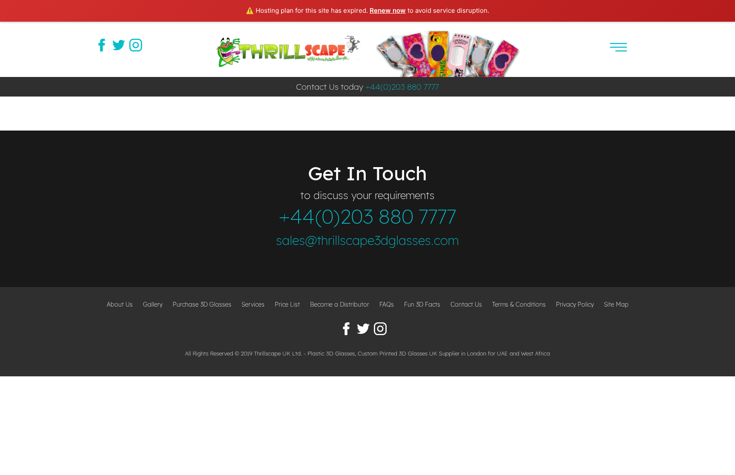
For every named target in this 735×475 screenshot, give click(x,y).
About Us (120, 304)
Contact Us (466, 304)
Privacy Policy (575, 304)
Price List (287, 304)
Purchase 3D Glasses (202, 304)
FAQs (386, 304)
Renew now (388, 10)
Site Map (616, 304)
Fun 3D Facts (422, 304)
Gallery (152, 304)
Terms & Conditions (519, 304)
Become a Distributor (339, 304)
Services (253, 304)
